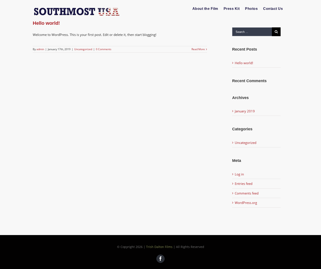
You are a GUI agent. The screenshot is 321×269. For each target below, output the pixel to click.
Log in (239, 174)
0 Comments (103, 49)
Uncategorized (83, 49)
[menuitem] (205, 9)
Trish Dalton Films (159, 247)
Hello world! (46, 23)
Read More (198, 49)
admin (40, 49)
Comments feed (247, 193)
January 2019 (245, 111)
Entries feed (243, 183)
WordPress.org (246, 202)
